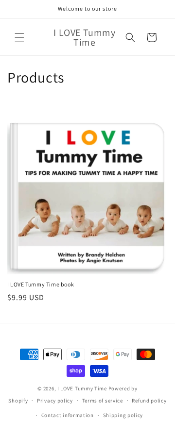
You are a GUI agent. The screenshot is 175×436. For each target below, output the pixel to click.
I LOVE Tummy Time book (40, 284)
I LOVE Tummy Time (82, 388)
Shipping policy (123, 415)
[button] (19, 37)
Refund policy (149, 400)
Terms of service (102, 400)
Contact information (67, 415)
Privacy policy (55, 400)
